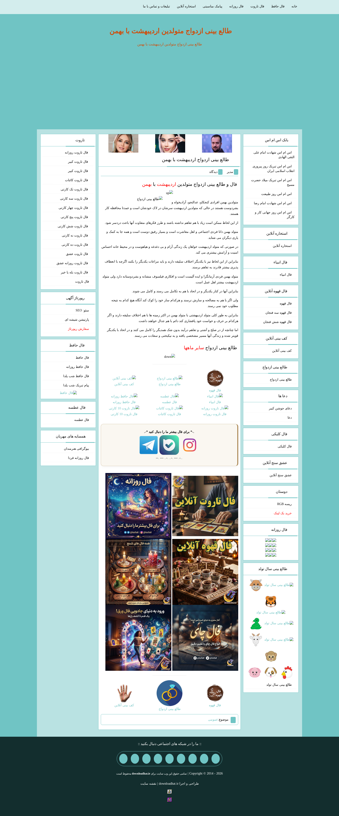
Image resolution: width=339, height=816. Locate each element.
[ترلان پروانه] (170, 143)
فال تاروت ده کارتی (75, 244)
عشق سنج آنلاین (281, 475)
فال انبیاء (286, 274)
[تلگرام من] (204, 758)
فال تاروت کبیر (78, 161)
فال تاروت (257, 6)
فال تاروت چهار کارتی (74, 208)
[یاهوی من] (215, 758)
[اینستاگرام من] (181, 758)
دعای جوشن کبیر (280, 408)
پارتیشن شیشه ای (77, 319)
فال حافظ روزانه (77, 367)
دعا (290, 417)
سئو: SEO (82, 310)
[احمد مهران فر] (217, 143)
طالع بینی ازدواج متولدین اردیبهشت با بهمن (171, 31)
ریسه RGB (284, 504)
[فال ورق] (138, 637)
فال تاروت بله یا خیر (75, 272)
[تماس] (169, 758)
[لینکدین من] (123, 758)
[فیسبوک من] (192, 758)
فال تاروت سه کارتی (74, 198)
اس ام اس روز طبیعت (276, 194)
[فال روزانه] (138, 505)
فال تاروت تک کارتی (75, 189)
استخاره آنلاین (186, 6)
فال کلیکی (285, 446)
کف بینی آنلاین (282, 350)
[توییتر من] (158, 758)
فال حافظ (278, 6)
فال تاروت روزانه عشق (72, 263)
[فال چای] (205, 637)
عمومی (213, 719)
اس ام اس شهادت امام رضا (273, 203)
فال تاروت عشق (77, 254)
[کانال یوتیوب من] (135, 758)
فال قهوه (286, 303)
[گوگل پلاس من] (146, 758)
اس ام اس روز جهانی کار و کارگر (274, 215)
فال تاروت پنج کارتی (75, 217)
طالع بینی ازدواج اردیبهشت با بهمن (195, 159)
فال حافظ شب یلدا (76, 376)
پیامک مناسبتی (212, 6)
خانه (294, 6)
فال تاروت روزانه (77, 152)
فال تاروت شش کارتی (73, 226)
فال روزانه (236, 6)
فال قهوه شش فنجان (277, 322)
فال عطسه (81, 420)
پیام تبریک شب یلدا (76, 385)
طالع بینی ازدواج (210, 347)
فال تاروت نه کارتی (75, 235)
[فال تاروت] (205, 505)
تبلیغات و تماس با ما (156, 6)
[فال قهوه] (205, 571)
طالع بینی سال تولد (279, 684)
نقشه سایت (148, 783)
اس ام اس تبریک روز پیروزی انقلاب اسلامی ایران (273, 169)
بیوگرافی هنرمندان (76, 448)
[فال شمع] (138, 571)
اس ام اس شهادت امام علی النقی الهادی (273, 155)
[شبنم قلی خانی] (123, 143)
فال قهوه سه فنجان (278, 312)
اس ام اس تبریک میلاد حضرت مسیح (272, 182)
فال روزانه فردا (78, 458)
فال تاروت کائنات (77, 180)
